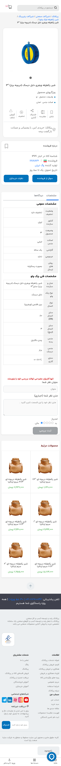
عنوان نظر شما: (50, 382)
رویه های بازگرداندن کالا (49, 678)
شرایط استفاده (53, 686)
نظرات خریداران (16, 178)
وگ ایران (39, 165)
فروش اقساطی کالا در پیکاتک (17, 673)
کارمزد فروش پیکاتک (50, 664)
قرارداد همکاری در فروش (49, 673)
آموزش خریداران (22, 686)
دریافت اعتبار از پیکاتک (19, 678)
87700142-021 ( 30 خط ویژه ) (25, 599)
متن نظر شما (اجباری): (46, 396)
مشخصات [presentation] (51, 195)
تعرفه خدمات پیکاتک (50, 660)
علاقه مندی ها (53, 708)
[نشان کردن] (6, 146)
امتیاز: (54, 419)
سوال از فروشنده (45, 178)
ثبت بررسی (45, 430)
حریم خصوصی (53, 682)
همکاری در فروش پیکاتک (49, 669)
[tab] (51, 196)
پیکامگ (25, 669)
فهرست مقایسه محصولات (48, 713)
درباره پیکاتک (53, 691)
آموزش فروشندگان (21, 682)
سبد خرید (55, 704)
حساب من (55, 700)
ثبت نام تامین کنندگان (50, 717)
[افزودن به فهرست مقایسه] (43, 112)
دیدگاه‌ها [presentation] (38, 195)
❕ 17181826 (36, 161)
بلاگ (27, 664)
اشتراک (6, 725)
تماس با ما (24, 660)
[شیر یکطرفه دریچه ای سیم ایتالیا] (45, 465)
